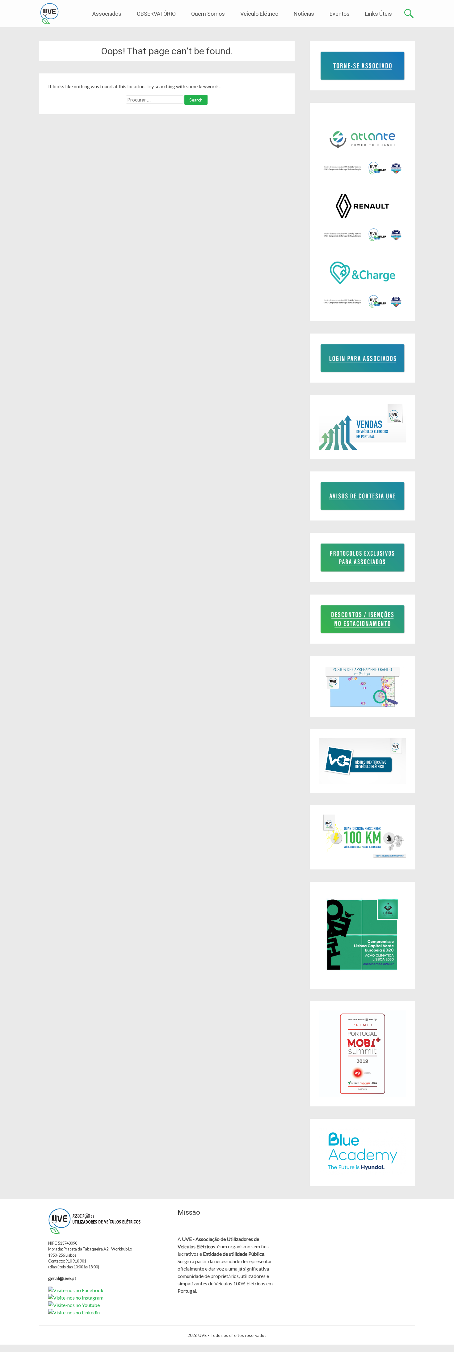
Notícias (304, 13)
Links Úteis (378, 13)
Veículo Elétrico (259, 13)
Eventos (340, 13)
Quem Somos (208, 13)
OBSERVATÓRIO (156, 13)
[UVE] (49, 13)
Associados (106, 13)
